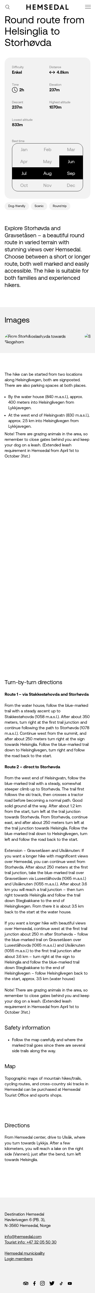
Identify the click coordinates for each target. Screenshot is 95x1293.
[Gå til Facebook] (34, 1283)
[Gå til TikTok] (61, 1283)
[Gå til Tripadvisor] (25, 1283)
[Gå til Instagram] (42, 1283)
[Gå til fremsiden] (47, 7)
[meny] (88, 7)
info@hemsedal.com (23, 1236)
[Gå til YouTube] (70, 1283)
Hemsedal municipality (25, 1253)
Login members (19, 1258)
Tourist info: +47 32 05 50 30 (30, 1242)
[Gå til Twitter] (51, 1283)
